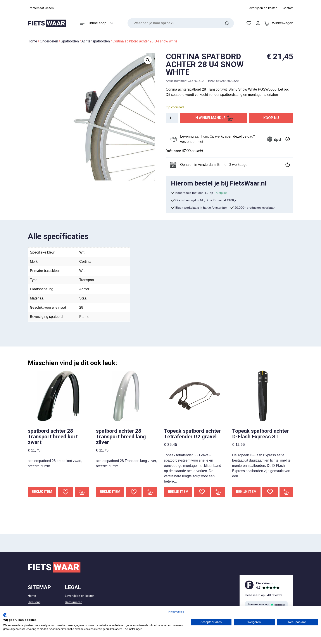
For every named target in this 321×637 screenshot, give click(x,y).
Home (32, 41)
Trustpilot (220, 192)
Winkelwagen (282, 23)
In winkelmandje (210, 118)
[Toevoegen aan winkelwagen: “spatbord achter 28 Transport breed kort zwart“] (82, 492)
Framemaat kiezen (41, 8)
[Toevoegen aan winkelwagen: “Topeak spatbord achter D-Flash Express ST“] (286, 492)
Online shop (97, 23)
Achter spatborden (95, 41)
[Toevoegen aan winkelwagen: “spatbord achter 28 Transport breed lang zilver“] (150, 492)
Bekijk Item (42, 492)
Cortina (85, 261)
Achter (84, 289)
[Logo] (47, 23)
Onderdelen (49, 41)
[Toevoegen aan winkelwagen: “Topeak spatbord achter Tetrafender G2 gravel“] (218, 492)
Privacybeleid (176, 611)
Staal (83, 298)
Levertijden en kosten (262, 8)
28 (81, 307)
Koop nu (271, 118)
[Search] (226, 23)
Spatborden (70, 41)
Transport (86, 280)
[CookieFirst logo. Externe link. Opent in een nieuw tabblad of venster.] (5, 615)
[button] (148, 60)
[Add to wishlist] (65, 492)
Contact (288, 8)
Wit (81, 252)
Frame (84, 316)
